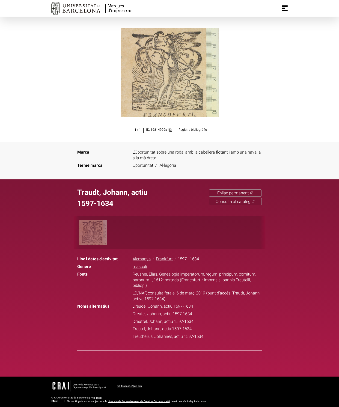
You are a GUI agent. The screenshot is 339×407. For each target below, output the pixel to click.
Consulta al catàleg (233, 201)
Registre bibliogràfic (192, 130)
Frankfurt (164, 259)
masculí (140, 266)
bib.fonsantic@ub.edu (129, 386)
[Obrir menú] (285, 8)
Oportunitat (143, 165)
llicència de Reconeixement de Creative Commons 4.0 (139, 401)
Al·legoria (168, 165)
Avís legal (96, 397)
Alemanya (142, 259)
